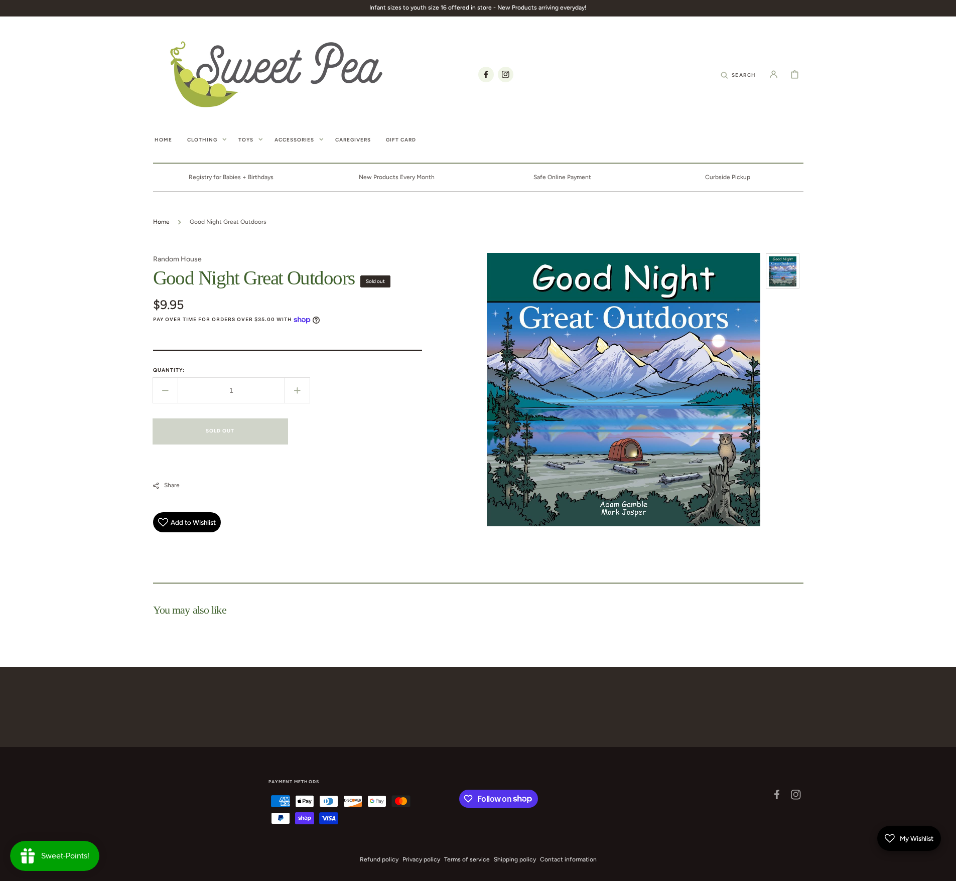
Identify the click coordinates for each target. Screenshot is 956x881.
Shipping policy (515, 859)
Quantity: (169, 370)
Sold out (220, 430)
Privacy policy (421, 859)
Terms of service (467, 859)
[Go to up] (943, 868)
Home (161, 221)
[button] (738, 74)
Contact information (568, 859)
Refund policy (379, 859)
